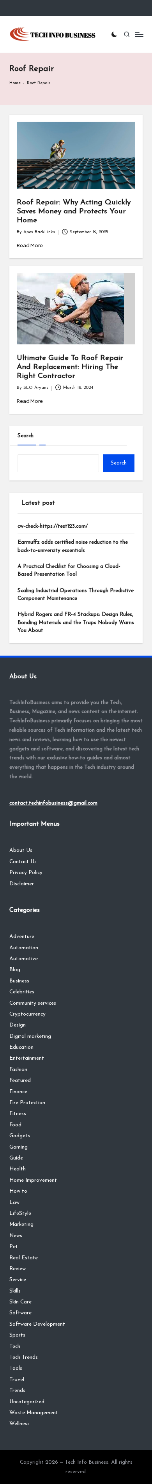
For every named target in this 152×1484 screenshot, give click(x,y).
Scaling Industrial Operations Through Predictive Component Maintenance (76, 594)
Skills (15, 1291)
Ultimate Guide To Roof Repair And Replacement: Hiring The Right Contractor (70, 367)
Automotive (23, 958)
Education (21, 1047)
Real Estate (23, 1258)
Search (26, 435)
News (15, 1235)
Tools (15, 1368)
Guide (16, 1158)
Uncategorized (26, 1401)
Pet (13, 1246)
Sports (17, 1335)
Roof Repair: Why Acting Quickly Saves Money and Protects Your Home (74, 211)
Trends (17, 1390)
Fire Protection (27, 1102)
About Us (20, 850)
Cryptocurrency (27, 1014)
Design (17, 1025)
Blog (14, 969)
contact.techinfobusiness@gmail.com (53, 803)
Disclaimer (21, 883)
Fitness (17, 1113)
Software (20, 1313)
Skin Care (20, 1302)
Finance (18, 1091)
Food (15, 1125)
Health (17, 1169)
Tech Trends (23, 1357)
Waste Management (33, 1412)
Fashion (18, 1069)
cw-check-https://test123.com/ (53, 526)
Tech (14, 1346)
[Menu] (139, 34)
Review (17, 1268)
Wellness (19, 1423)
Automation (23, 947)
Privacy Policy (25, 872)
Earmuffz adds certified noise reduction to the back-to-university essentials (73, 546)
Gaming (18, 1147)
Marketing (21, 1224)
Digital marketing (30, 1036)
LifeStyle (20, 1213)
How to (18, 1191)
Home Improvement (33, 1180)
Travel (16, 1379)
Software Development (37, 1324)
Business (19, 981)
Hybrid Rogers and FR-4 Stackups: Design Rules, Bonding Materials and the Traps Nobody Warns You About (76, 622)
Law (14, 1202)
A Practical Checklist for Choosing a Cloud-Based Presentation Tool (69, 570)
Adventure (21, 936)
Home (15, 83)
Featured (20, 1080)
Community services (32, 1003)
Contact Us (23, 861)
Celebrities (21, 992)
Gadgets (19, 1135)
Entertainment (26, 1058)
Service (17, 1279)
